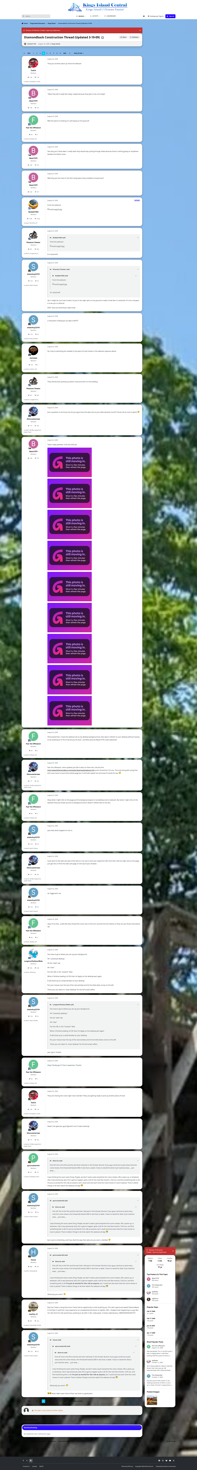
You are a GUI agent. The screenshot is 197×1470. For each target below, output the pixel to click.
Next (64, 53)
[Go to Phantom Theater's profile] (33, 235)
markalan (33, 358)
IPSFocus (130, 1466)
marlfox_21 (33, 1314)
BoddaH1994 (31, 44)
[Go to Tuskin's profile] (33, 63)
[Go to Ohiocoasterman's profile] (33, 411)
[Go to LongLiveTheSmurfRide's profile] (33, 953)
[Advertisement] (160, 1422)
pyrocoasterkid (33, 1165)
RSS (42, 1466)
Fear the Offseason (33, 128)
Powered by (165, 1466)
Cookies (34, 1466)
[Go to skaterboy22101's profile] (33, 266)
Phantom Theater (33, 242)
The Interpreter (157, 1285)
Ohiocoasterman (33, 419)
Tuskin (33, 70)
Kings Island (56, 44)
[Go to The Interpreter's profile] (148, 1286)
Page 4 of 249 (78, 53)
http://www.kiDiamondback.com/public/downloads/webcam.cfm (71, 770)
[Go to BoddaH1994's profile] (25, 44)
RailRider (155, 1292)
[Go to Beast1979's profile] (33, 93)
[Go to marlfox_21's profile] (33, 1306)
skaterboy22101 (33, 274)
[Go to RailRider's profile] (148, 1292)
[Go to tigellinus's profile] (148, 1299)
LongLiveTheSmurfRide (33, 961)
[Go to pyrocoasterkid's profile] (33, 1158)
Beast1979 (33, 101)
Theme (123, 1466)
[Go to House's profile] (33, 1252)
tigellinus (155, 1298)
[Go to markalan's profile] (33, 350)
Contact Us (26, 1466)
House (33, 1260)
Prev (28, 53)
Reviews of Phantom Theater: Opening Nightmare (43, 30)
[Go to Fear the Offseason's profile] (33, 120)
